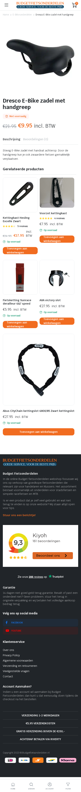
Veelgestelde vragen (16, 671)
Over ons (8, 650)
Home (6, 14)
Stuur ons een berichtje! (19, 515)
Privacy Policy (11, 655)
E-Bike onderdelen (22, 14)
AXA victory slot (50, 300)
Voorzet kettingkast (53, 213)
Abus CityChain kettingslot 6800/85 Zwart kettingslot (38, 411)
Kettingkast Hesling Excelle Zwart (16, 219)
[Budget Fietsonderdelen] (40, 5)
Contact (8, 676)
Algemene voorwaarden (18, 660)
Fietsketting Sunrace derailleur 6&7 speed (17, 302)
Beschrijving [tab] (11, 139)
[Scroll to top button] (75, 775)
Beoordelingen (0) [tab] (35, 139)
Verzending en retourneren (20, 666)
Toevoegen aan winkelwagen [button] (17, 250)
